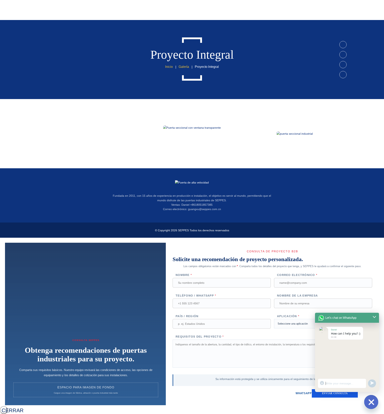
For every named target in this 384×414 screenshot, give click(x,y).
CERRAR (5, 410)
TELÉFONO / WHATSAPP (196, 295)
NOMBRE (184, 275)
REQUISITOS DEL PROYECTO (200, 336)
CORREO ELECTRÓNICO (297, 275)
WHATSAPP (304, 393)
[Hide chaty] (371, 402)
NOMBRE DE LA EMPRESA (297, 295)
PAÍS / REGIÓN (187, 316)
